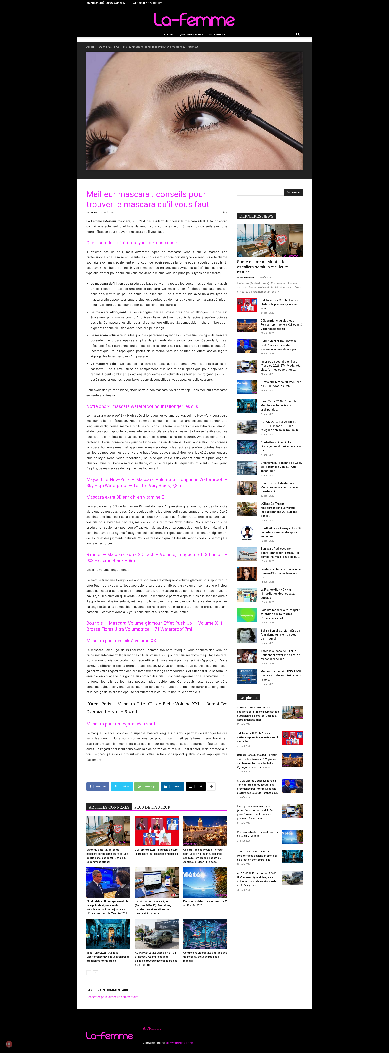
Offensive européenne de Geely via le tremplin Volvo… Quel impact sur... (281, 467)
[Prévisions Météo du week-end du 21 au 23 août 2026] (205, 882)
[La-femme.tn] (194, 19)
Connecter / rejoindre (147, 2)
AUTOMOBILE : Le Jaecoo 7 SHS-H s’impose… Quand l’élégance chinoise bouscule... (281, 426)
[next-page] (95, 972)
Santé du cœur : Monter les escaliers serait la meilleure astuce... (262, 266)
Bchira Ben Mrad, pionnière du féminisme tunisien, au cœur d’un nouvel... (280, 634)
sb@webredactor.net (180, 1043)
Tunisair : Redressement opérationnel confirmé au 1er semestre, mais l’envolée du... (280, 552)
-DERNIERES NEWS (108, 46)
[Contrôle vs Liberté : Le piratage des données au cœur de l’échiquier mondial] (205, 934)
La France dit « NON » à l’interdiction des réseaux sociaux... (278, 593)
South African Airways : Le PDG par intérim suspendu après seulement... (281, 532)
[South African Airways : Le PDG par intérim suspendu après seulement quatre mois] (247, 533)
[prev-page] (88, 972)
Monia (94, 212)
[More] (211, 786)
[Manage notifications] (9, 1044)
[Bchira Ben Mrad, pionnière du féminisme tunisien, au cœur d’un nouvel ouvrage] (247, 635)
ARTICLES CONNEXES (109, 807)
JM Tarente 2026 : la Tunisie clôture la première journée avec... (279, 304)
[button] (298, 35)
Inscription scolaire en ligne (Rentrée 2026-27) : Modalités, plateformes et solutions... (281, 365)
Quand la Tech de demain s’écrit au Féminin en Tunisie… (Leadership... (280, 487)
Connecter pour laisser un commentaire (112, 997)
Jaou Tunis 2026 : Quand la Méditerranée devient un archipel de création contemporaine (107, 956)
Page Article (217, 34)
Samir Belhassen (246, 277)
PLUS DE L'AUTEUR (152, 807)
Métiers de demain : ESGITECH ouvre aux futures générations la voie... (281, 675)
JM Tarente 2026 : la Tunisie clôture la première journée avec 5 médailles (257, 737)
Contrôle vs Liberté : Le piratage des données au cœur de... (281, 446)
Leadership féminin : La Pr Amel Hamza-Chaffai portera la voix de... (281, 573)
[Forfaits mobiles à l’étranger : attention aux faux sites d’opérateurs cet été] (247, 615)
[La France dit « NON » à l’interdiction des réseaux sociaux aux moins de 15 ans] (247, 595)
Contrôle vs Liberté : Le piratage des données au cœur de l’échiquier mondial (205, 956)
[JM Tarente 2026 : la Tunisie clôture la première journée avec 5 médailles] (157, 831)
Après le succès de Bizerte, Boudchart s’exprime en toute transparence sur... (280, 655)
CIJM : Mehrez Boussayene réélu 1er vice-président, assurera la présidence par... (280, 345)
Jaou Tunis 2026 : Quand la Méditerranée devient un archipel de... (278, 405)
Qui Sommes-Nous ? (191, 34)
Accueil (169, 34)
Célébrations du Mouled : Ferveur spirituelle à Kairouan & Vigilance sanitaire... (281, 324)
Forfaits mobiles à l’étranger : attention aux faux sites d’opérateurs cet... (280, 614)
